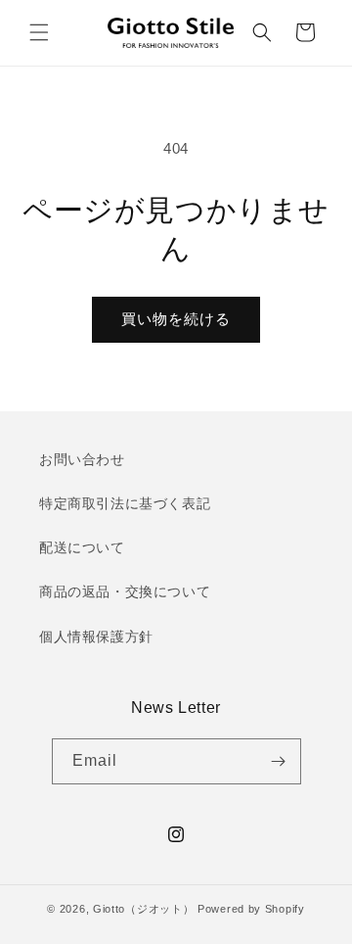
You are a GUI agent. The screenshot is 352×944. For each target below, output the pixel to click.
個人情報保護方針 (96, 636)
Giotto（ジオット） (143, 909)
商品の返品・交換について (124, 591)
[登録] (278, 761)
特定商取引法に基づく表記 (124, 503)
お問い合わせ (82, 459)
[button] (39, 32)
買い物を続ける (176, 318)
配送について (82, 547)
